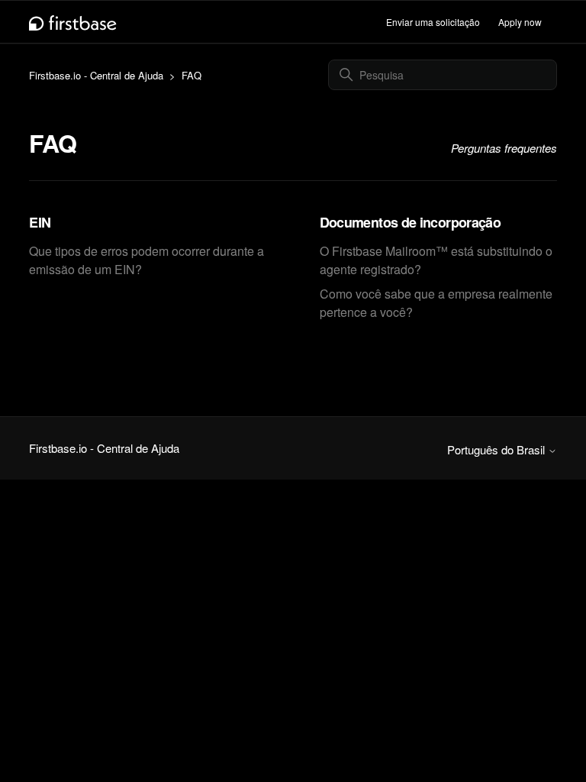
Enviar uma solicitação (433, 21)
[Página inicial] (73, 22)
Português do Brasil (497, 449)
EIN (39, 222)
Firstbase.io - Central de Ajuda (96, 75)
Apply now (520, 21)
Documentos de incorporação (410, 222)
